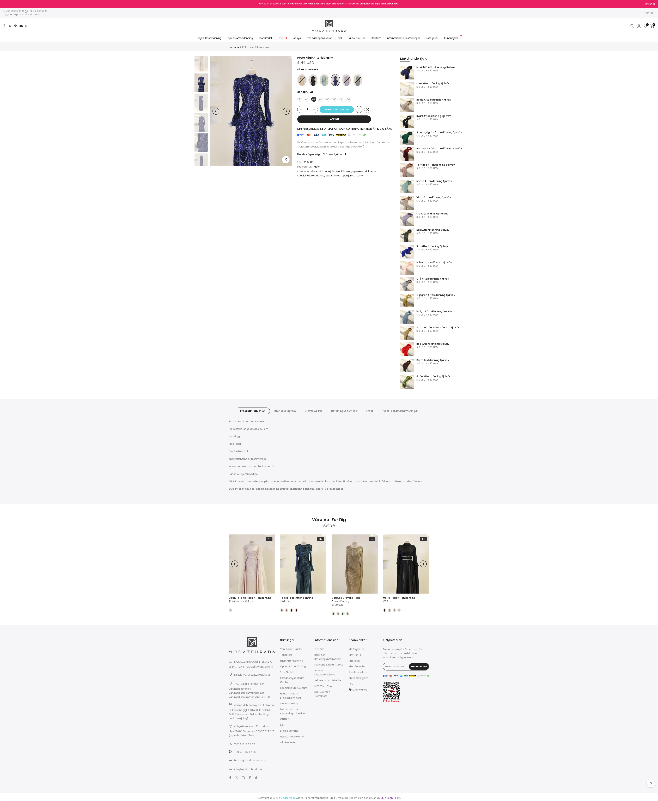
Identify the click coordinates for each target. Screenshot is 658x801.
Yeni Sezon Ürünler (291, 649)
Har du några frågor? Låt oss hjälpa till (321, 154)
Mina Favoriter (357, 666)
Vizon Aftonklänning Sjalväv (433, 197)
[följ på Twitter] (236, 778)
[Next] (286, 111)
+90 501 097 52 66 (37, 11)
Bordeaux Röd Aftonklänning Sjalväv (439, 148)
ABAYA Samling (289, 703)
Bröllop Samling (289, 730)
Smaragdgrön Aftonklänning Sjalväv (439, 132)
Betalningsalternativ (344, 411)
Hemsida (234, 47)
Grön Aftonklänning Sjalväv (433, 376)
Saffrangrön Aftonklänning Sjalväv (438, 327)
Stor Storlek (265, 38)
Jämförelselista (358, 672)
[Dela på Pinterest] (15, 26)
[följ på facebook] (230, 778)
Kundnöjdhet (453, 38)
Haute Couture (356, 38)
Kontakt (376, 38)
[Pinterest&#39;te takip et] (249, 778)
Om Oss (319, 649)
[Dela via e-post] (21, 26)
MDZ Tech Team (324, 686)
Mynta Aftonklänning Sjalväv (434, 181)
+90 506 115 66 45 (15, 11)
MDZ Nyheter (356, 649)
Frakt (369, 411)
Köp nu (334, 119)
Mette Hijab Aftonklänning (399, 598)
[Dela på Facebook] (4, 26)
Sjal (340, 38)
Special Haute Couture (310, 175)
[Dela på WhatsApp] (26, 26)
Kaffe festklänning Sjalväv (432, 360)
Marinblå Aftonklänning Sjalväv (435, 67)
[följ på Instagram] (243, 778)
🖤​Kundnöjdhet (358, 689)
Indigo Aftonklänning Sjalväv (434, 311)
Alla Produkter (319, 171)
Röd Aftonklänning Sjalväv (432, 344)
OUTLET (282, 38)
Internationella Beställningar (403, 38)
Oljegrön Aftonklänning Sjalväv (435, 295)
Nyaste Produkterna (364, 171)
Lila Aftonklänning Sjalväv (432, 213)
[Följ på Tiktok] (256, 778)
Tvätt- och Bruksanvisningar (400, 411)
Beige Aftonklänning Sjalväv (433, 99)
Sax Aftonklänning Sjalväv (432, 246)
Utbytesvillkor (313, 411)
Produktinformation (252, 411)
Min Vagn (354, 660)
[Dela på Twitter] (9, 26)
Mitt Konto (355, 655)
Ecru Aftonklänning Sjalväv (432, 83)
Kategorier (432, 38)
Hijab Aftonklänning (209, 38)
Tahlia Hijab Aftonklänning (296, 598)
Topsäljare (346, 175)
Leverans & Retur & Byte (328, 664)
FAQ (351, 684)
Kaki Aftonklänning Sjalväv (432, 230)
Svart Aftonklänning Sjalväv (433, 116)
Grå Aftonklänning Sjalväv (432, 278)
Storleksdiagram (285, 411)
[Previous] (215, 111)
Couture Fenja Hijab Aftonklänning (250, 598)
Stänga (8, 4)
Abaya (297, 38)
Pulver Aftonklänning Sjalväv (434, 262)
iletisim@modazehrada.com (23, 14)
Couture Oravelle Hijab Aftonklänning (346, 599)
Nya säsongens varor (319, 38)
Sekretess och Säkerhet (328, 680)
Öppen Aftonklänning (240, 38)
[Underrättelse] (329, 3)
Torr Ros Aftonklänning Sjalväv (435, 165)
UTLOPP (358, 175)
